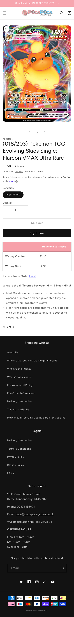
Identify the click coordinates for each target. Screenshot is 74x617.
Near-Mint (13, 194)
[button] (4, 13)
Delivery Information (19, 401)
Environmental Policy (20, 385)
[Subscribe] (63, 568)
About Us (12, 352)
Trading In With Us (18, 409)
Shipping (19, 171)
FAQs (10, 473)
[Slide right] (45, 132)
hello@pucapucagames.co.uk (35, 514)
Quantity (7, 202)
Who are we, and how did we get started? (32, 360)
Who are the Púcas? (19, 368)
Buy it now (37, 233)
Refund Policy (15, 465)
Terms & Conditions (19, 448)
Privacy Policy (15, 456)
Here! (32, 276)
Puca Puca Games (40, 611)
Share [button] (10, 326)
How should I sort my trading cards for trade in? (36, 417)
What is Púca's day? (19, 377)
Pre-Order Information (21, 393)
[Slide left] (29, 132)
